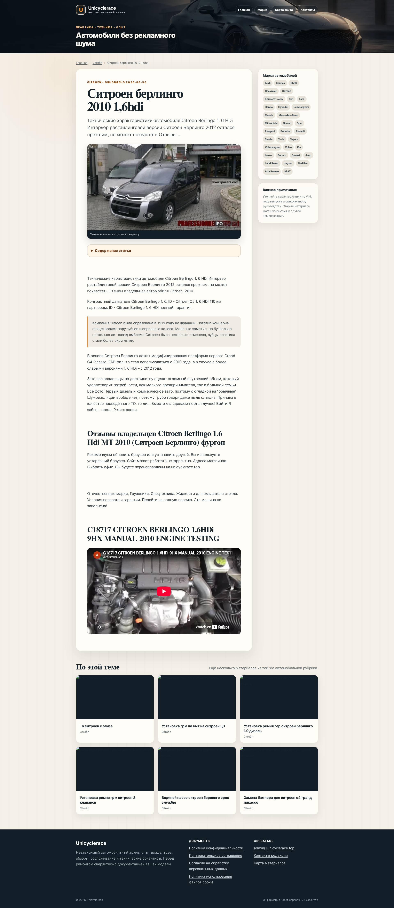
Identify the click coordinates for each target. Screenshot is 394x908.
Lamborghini (301, 107)
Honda (269, 107)
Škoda (269, 139)
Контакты (308, 9)
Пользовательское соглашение (215, 855)
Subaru (282, 155)
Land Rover (271, 163)
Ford (302, 99)
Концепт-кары (274, 99)
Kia (299, 147)
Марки (262, 9)
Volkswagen (272, 147)
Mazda (269, 115)
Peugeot (270, 131)
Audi (267, 83)
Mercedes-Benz (288, 115)
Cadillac (303, 163)
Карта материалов (270, 863)
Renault (300, 131)
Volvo (288, 147)
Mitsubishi (271, 123)
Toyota (294, 139)
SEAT (287, 171)
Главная (244, 9)
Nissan (287, 123)
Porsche (285, 131)
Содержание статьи (113, 251)
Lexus (268, 155)
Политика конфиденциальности (216, 848)
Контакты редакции (271, 855)
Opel (299, 123)
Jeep (308, 155)
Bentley (280, 83)
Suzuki (296, 155)
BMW (294, 83)
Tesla (281, 139)
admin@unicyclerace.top (274, 848)
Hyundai (283, 107)
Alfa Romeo (272, 171)
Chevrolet (271, 91)
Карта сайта (284, 9)
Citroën (97, 62)
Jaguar (288, 163)
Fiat (291, 99)
